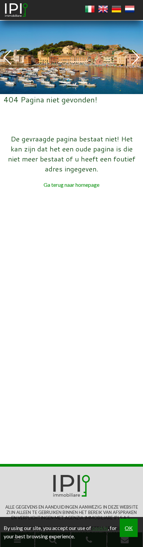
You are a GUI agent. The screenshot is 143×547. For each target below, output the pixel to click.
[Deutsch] (116, 9)
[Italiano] (89, 9)
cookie (100, 528)
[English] (103, 9)
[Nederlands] (129, 9)
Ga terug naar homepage (71, 184)
